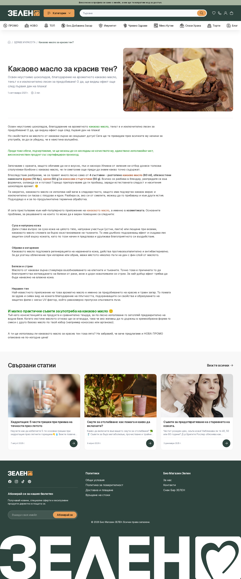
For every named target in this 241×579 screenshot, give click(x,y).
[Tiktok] (23, 482)
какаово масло (132, 175)
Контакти (169, 485)
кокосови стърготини (77, 178)
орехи (47, 178)
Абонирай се (65, 514)
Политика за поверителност (104, 485)
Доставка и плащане (99, 490)
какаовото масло (98, 210)
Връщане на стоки (98, 495)
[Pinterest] (29, 482)
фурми (27, 178)
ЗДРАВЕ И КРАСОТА (24, 42)
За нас (167, 480)
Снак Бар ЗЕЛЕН (174, 490)
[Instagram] (16, 482)
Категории (59, 13)
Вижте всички (218, 365)
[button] (231, 13)
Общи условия (95, 480)
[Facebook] (10, 482)
